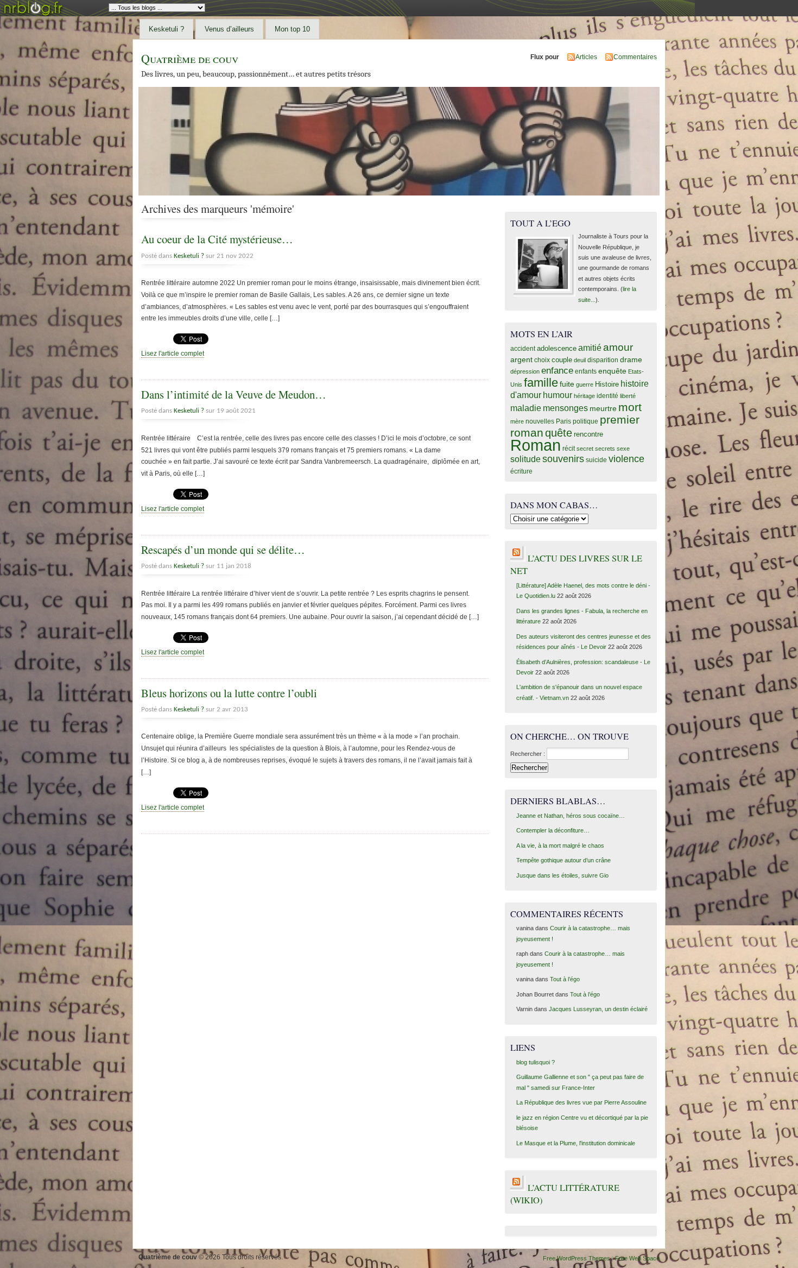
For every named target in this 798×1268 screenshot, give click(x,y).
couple (562, 360)
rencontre (588, 434)
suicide (596, 460)
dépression (525, 371)
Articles (586, 57)
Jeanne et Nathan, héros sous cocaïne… (570, 815)
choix (542, 360)
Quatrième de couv (189, 58)
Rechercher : (527, 753)
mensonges (565, 408)
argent (521, 359)
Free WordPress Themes (576, 1258)
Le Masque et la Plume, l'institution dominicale (575, 1143)
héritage (584, 396)
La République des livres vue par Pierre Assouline (581, 1102)
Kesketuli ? (166, 29)
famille (541, 382)
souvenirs (563, 458)
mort (630, 407)
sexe (623, 448)
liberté (628, 396)
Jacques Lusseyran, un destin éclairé (598, 1009)
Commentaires (635, 57)
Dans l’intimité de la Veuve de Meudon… (233, 394)
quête (558, 433)
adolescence (557, 348)
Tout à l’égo (565, 979)
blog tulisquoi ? (535, 1062)
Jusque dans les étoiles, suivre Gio (562, 875)
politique (585, 421)
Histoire (607, 384)
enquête (612, 371)
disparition (602, 360)
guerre (584, 384)
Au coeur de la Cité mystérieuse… (217, 239)
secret (585, 448)
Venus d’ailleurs (229, 29)
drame (631, 359)
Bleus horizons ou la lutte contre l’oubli (229, 693)
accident (522, 348)
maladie (525, 408)
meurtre (603, 409)
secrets (605, 448)
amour (618, 347)
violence (626, 458)
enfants (586, 371)
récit (568, 448)
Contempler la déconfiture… (553, 830)
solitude (525, 459)
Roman (535, 445)
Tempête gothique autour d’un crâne (563, 860)
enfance (557, 370)
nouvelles (539, 421)
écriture (521, 471)
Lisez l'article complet (172, 353)
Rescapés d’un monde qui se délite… (223, 549)
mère (517, 421)
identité (607, 396)
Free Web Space (637, 1258)
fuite (567, 384)
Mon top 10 (292, 29)
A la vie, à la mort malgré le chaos (560, 845)
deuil (580, 360)
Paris (563, 421)
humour (557, 395)
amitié (589, 347)
